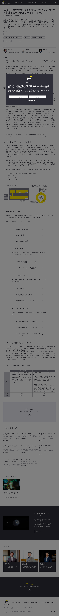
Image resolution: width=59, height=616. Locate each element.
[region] (29, 89)
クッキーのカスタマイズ (30, 100)
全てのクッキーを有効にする (37, 97)
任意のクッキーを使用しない (19, 97)
